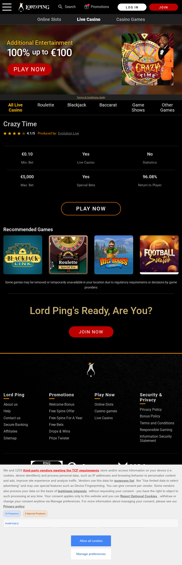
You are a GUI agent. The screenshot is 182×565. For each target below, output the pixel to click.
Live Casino (88, 19)
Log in (132, 7)
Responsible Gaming (156, 430)
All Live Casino (15, 107)
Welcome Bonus (61, 404)
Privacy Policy (151, 409)
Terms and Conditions (157, 423)
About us (11, 404)
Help (7, 411)
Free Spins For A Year (65, 418)
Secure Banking (16, 425)
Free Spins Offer (61, 411)
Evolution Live (68, 133)
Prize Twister (59, 438)
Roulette (46, 105)
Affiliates (10, 431)
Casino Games (130, 19)
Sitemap (10, 438)
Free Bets (56, 425)
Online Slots (49, 19)
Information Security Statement (156, 438)
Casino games (106, 411)
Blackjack (76, 105)
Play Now (91, 209)
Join (163, 7)
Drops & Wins (59, 431)
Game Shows (138, 107)
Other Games (167, 107)
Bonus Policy (150, 416)
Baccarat (108, 105)
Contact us (12, 418)
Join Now (91, 332)
